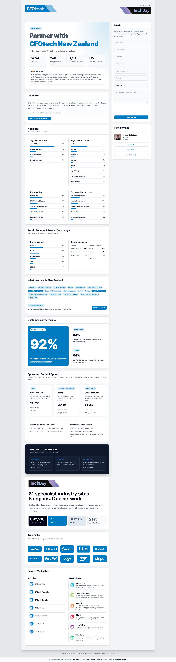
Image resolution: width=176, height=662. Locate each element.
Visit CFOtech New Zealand (38, 118)
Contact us (130, 155)
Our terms (76, 659)
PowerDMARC (122, 659)
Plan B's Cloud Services (94, 659)
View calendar (98, 308)
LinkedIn (132, 150)
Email (132, 144)
